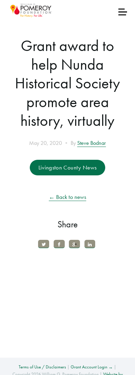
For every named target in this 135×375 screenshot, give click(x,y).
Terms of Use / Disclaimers (42, 367)
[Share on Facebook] (59, 244)
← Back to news (67, 197)
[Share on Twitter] (43, 244)
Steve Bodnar (91, 143)
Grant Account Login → (92, 367)
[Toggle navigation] (123, 12)
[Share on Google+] (74, 244)
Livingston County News (67, 167)
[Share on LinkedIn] (90, 244)
